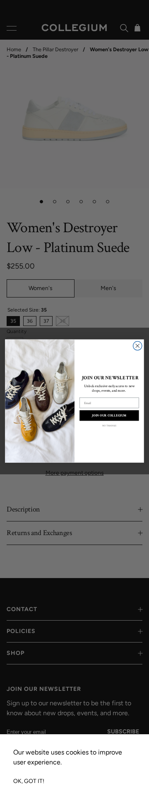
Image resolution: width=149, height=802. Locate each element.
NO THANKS (109, 425)
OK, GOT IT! (28, 781)
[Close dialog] (137, 345)
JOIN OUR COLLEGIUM (109, 415)
